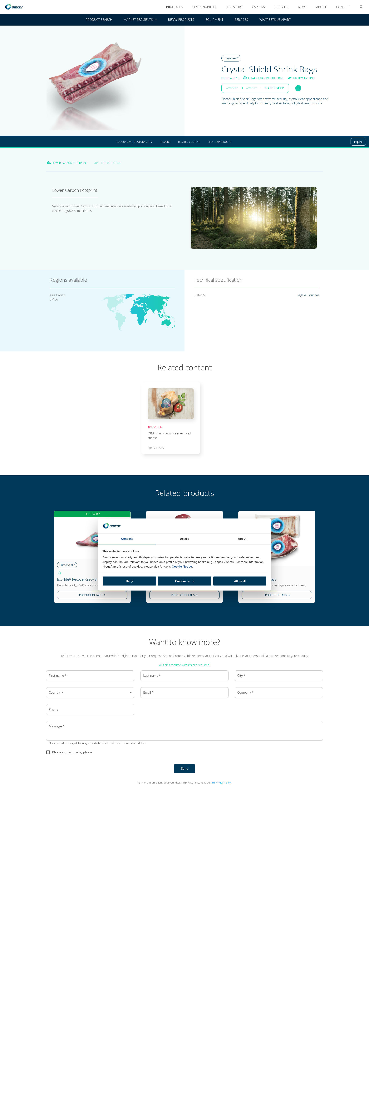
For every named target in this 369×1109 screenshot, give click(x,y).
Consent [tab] (127, 538)
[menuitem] (140, 20)
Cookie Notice (182, 566)
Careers (258, 7)
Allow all (240, 581)
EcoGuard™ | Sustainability (134, 142)
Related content (189, 142)
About (321, 7)
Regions (165, 142)
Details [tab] (184, 538)
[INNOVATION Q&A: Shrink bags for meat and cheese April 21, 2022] (170, 383)
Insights (281, 7)
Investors (234, 7)
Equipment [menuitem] (214, 19)
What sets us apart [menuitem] (275, 19)
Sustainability (204, 7)
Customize (182, 581)
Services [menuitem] (241, 19)
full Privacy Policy (221, 782)
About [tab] (242, 538)
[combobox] (90, 692)
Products (174, 7)
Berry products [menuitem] (181, 19)
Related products (219, 142)
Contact (343, 7)
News (302, 7)
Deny (129, 581)
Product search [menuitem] (99, 19)
